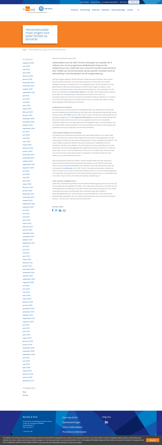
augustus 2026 (28, 63)
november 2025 (28, 86)
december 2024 (28, 118)
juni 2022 (26, 213)
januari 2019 (27, 344)
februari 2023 (28, 187)
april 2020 (26, 295)
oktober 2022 (28, 200)
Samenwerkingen (71, 422)
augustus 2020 (28, 282)
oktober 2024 (28, 125)
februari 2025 (28, 112)
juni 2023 (26, 174)
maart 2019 (27, 338)
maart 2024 (27, 145)
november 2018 (28, 351)
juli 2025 (26, 96)
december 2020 (28, 269)
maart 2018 (27, 371)
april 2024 (26, 141)
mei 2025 (26, 102)
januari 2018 (27, 377)
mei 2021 (26, 253)
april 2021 (26, 256)
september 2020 (29, 279)
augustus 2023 (28, 168)
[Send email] (64, 210)
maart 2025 (27, 109)
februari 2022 (28, 227)
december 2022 (28, 194)
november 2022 (28, 197)
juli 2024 (26, 132)
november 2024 (28, 122)
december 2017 (28, 380)
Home (24, 50)
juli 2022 (26, 210)
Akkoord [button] (152, 440)
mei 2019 (26, 331)
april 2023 (26, 181)
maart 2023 (27, 184)
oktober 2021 (28, 240)
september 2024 (29, 128)
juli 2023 (26, 171)
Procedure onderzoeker (74, 431)
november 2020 (28, 272)
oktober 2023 (28, 161)
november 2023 (28, 158)
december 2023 (28, 154)
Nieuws (25, 395)
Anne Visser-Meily (77, 92)
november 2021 (28, 236)
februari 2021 (28, 263)
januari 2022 (27, 230)
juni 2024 (26, 135)
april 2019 (26, 335)
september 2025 (29, 92)
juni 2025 (26, 99)
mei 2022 (26, 217)
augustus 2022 (28, 207)
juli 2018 (26, 358)
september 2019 (29, 318)
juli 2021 (26, 246)
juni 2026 (26, 66)
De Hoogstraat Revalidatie (81, 117)
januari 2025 (27, 115)
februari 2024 (28, 148)
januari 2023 (27, 191)
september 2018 (29, 354)
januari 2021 (27, 266)
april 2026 (26, 73)
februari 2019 (28, 341)
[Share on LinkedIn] (60, 210)
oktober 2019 (28, 315)
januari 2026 (27, 79)
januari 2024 (27, 151)
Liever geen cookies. (75, 442)
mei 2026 (26, 69)
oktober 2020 (28, 276)
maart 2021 (27, 259)
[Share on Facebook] (52, 210)
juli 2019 (26, 325)
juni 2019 (26, 328)
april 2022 (26, 220)
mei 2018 (26, 364)
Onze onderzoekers (72, 427)
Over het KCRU (70, 417)
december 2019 (28, 308)
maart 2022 (27, 223)
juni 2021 (26, 249)
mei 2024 (26, 138)
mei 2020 (26, 292)
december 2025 (28, 82)
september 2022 (29, 204)
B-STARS (67, 115)
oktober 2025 (28, 89)
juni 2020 (26, 289)
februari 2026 (28, 76)
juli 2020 (26, 286)
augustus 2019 (28, 322)
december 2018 (28, 348)
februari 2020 (28, 302)
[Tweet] (56, 210)
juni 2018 (26, 361)
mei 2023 (26, 177)
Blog (24, 392)
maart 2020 (27, 299)
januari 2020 (27, 305)
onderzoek (68, 168)
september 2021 (29, 243)
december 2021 (28, 233)
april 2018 (26, 367)
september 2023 (29, 164)
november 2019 (28, 312)
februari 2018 (28, 374)
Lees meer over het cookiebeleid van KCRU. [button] (53, 442)
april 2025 (26, 105)
